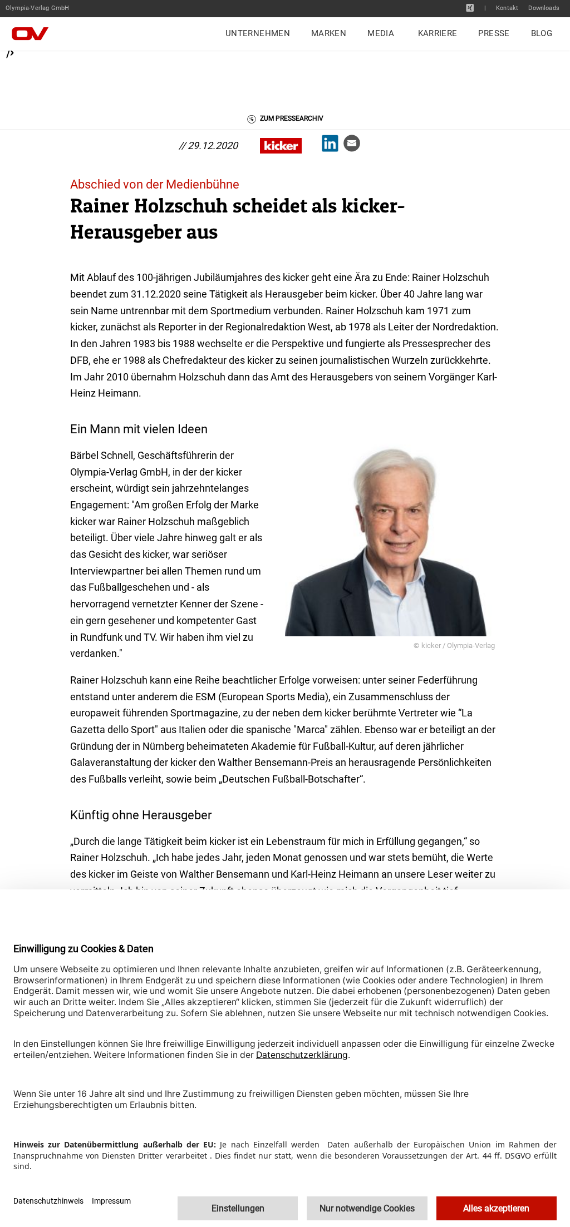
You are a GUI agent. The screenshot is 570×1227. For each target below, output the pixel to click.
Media (380, 33)
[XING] (470, 8)
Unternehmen (257, 33)
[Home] (33, 34)
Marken (328, 33)
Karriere (438, 33)
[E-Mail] (354, 146)
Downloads (543, 8)
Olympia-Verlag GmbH (37, 8)
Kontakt (507, 8)
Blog (541, 33)
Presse (493, 33)
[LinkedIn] (332, 146)
